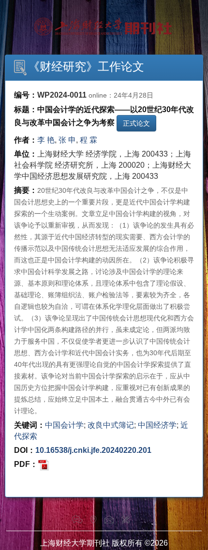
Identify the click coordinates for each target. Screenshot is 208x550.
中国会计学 (64, 425)
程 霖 (88, 140)
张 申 (67, 140)
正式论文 (136, 123)
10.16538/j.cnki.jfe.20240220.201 (93, 450)
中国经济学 (157, 425)
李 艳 (46, 140)
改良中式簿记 (111, 425)
